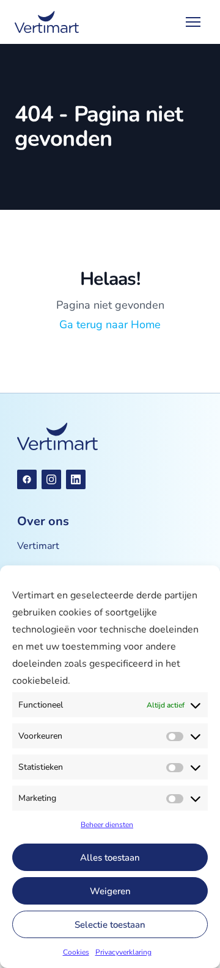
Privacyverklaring (123, 952)
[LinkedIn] (76, 479)
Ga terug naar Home (110, 324)
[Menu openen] (193, 22)
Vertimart (38, 546)
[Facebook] (27, 479)
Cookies (76, 952)
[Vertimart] (47, 22)
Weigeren (110, 891)
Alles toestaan (110, 857)
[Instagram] (51, 479)
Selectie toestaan (110, 925)
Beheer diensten (107, 825)
